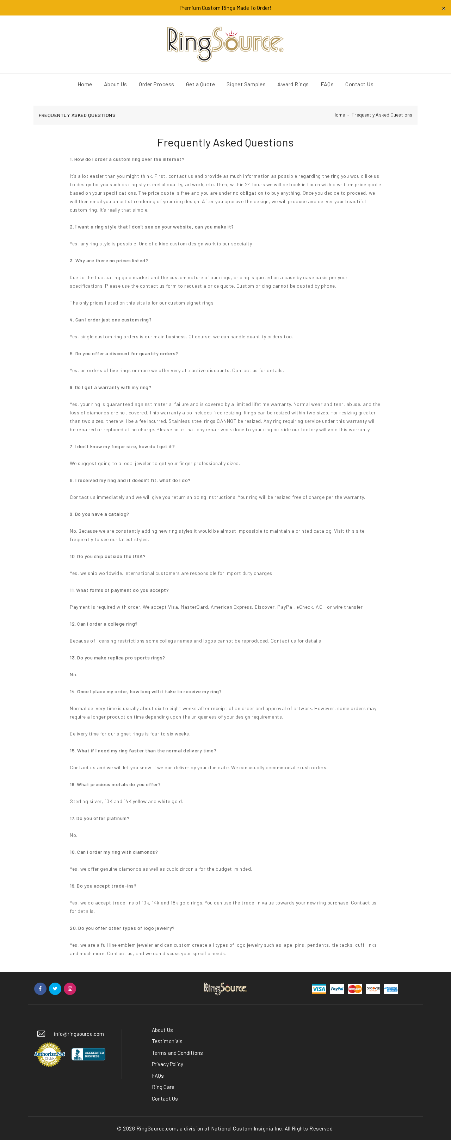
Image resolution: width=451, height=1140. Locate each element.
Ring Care (163, 1087)
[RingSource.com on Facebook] (40, 989)
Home (339, 115)
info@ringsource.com (79, 1034)
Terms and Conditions (177, 1053)
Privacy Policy (167, 1064)
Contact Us (165, 1098)
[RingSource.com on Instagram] (70, 989)
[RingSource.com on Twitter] (55, 989)
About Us (162, 1030)
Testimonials (167, 1041)
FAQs (158, 1075)
